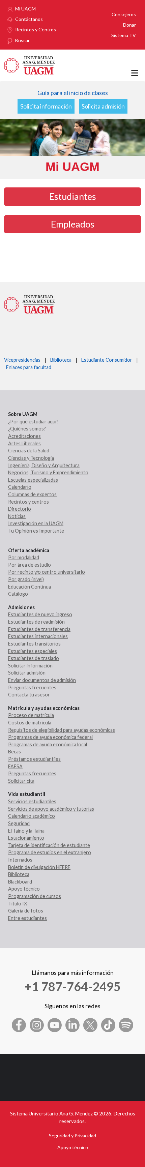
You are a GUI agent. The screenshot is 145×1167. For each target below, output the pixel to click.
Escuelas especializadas (33, 480)
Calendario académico (31, 816)
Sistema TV (123, 35)
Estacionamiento (26, 838)
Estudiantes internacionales (38, 636)
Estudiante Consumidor (106, 360)
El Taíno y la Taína (26, 831)
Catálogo (18, 594)
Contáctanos (29, 19)
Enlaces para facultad (27, 367)
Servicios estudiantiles (32, 801)
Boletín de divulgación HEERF (39, 867)
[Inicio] (29, 64)
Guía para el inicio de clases (72, 92)
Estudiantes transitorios (34, 644)
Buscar (22, 40)
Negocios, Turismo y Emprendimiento (48, 472)
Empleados (72, 224)
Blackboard (20, 882)
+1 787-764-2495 (72, 986)
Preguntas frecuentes (32, 687)
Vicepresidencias (22, 360)
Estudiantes (72, 196)
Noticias (17, 516)
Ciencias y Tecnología (31, 458)
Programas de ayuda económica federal (50, 737)
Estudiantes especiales (32, 651)
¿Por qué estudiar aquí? (33, 421)
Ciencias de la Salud (28, 450)
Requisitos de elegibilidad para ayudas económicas (61, 730)
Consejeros (124, 14)
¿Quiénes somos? (27, 428)
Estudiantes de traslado (33, 658)
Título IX (17, 903)
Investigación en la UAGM (35, 523)
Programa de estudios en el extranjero (49, 852)
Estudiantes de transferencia (39, 629)
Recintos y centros (28, 502)
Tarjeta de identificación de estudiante (49, 845)
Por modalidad (23, 557)
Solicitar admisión (27, 673)
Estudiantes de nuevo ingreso (40, 614)
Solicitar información (30, 665)
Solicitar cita (21, 781)
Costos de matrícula (29, 722)
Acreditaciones (24, 436)
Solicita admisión (103, 106)
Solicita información (46, 106)
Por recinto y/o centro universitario (46, 572)
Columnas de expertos (32, 494)
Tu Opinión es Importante (36, 531)
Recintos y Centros (35, 29)
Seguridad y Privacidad (72, 1135)
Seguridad (19, 823)
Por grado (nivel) (26, 579)
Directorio (19, 509)
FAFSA (15, 766)
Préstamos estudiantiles (34, 759)
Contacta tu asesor (29, 694)
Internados (20, 860)
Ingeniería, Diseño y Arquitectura (44, 465)
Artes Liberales (24, 443)
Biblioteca (60, 360)
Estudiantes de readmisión (36, 622)
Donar (129, 25)
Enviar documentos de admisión (42, 680)
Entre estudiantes (27, 918)
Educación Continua (29, 587)
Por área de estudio (29, 565)
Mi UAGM (25, 8)
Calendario (19, 487)
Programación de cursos (34, 896)
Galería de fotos (25, 911)
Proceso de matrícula (31, 715)
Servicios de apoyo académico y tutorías (51, 809)
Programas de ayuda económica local (47, 744)
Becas (14, 751)
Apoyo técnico (24, 889)
